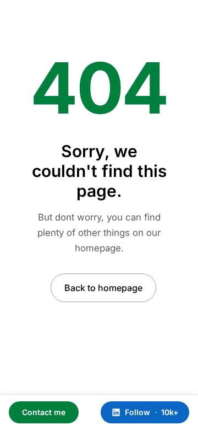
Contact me (43, 412)
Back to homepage (103, 287)
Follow (151, 412)
